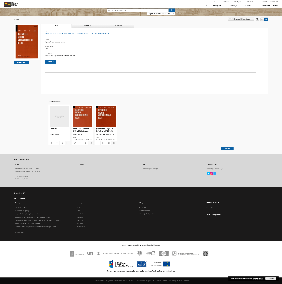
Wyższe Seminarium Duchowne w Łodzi (27, 223)
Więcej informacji (258, 278)
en (214, 1)
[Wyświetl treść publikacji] (85, 143)
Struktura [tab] (118, 25)
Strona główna (19, 198)
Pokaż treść (21, 62)
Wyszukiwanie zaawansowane (159, 14)
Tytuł (78, 207)
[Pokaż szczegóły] (67, 143)
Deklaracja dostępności (146, 214)
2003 (46, 49)
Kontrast (226, 2)
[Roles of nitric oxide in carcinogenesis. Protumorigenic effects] (82, 116)
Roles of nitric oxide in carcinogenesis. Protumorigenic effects (81, 129)
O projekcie (142, 207)
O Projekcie (217, 6)
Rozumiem (271, 278)
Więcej (227, 148)
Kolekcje (233, 6)
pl (266, 19)
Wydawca (80, 223)
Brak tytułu (54, 128)
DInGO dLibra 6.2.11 (130, 281)
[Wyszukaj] (172, 10)
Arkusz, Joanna (60, 42)
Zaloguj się (249, 2)
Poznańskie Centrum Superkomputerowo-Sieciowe (171, 281)
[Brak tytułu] (59, 116)
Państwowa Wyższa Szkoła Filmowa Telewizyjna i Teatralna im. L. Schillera (38, 220)
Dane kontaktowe (144, 211)
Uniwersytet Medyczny (22, 211)
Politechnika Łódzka (21, 207)
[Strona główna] (205, 4)
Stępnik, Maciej (49, 42)
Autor (78, 211)
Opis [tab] (56, 25)
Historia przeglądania (269, 6)
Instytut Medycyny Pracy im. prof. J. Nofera (28, 214)
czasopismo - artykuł (51, 56)
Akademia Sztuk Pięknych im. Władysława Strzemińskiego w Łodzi (35, 227)
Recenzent (80, 220)
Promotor (80, 217)
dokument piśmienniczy (67, 56)
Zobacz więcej (19, 232)
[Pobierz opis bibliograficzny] (56, 143)
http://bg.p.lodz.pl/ (213, 169)
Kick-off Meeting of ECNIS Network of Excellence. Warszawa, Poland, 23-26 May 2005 (105, 129)
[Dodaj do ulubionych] (257, 19)
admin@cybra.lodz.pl (150, 169)
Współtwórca (81, 214)
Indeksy (248, 6)
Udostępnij (237, 2)
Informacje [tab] (87, 25)
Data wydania (81, 227)
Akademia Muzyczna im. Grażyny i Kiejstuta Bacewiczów (32, 217)
